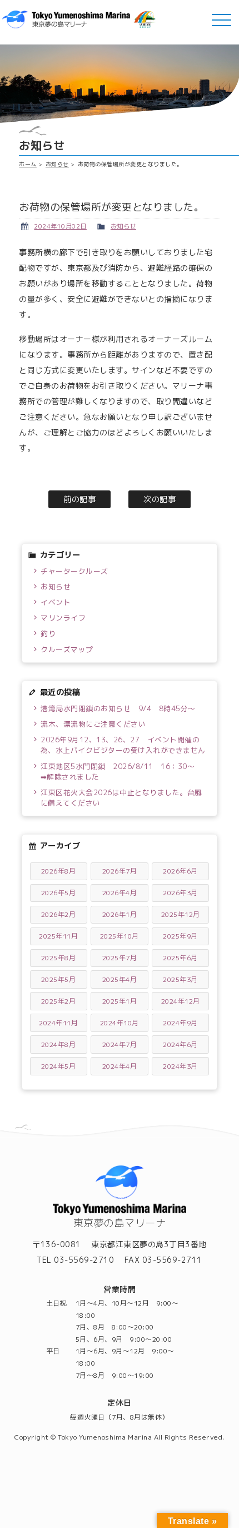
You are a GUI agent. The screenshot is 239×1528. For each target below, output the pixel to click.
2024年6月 (180, 1044)
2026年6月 (180, 871)
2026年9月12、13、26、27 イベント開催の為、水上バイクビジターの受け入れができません (123, 745)
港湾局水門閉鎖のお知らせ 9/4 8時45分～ (118, 708)
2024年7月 (119, 1044)
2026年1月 (119, 914)
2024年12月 (180, 1001)
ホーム (28, 164)
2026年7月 (119, 871)
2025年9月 (180, 936)
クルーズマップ (67, 649)
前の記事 (79, 499)
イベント (56, 602)
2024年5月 (58, 1066)
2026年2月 (58, 914)
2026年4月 (119, 892)
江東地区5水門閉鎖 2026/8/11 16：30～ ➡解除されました (121, 771)
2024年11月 (58, 1023)
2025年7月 (119, 958)
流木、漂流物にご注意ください (93, 724)
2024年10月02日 (60, 226)
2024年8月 (58, 1044)
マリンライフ (63, 618)
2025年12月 (180, 914)
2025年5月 (58, 979)
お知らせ (57, 164)
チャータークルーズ (74, 571)
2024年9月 (180, 1023)
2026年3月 (180, 892)
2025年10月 (119, 936)
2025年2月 (58, 1001)
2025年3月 (180, 979)
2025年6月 (180, 958)
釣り (48, 633)
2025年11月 (58, 936)
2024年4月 (119, 1066)
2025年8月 (58, 958)
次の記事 (159, 499)
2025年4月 (119, 979)
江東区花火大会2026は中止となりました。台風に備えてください (121, 797)
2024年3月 (180, 1066)
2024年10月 (119, 1023)
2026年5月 (58, 892)
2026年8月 (58, 871)
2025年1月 (119, 1001)
